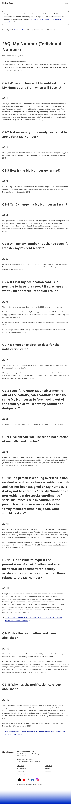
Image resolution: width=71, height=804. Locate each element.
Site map (47, 768)
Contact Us (48, 766)
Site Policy (20, 766)
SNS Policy (20, 771)
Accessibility (21, 774)
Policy (23, 30)
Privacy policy (21, 768)
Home (16, 30)
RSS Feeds (48, 771)
